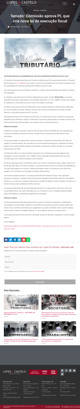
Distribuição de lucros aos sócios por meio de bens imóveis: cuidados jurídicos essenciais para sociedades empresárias (58, 314)
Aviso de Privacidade (37, 271)
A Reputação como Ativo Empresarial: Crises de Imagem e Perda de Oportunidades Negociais (21, 340)
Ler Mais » (6, 316)
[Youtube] (74, 370)
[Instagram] (66, 370)
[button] (74, 4)
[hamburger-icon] (65, 3)
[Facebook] (62, 370)
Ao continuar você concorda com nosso (24, 271)
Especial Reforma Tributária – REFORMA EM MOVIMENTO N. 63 (19, 313)
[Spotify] (62, 374)
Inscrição (40, 281)
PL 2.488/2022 (21, 83)
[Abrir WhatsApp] (75, 404)
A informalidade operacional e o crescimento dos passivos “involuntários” (57, 340)
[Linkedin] (70, 370)
